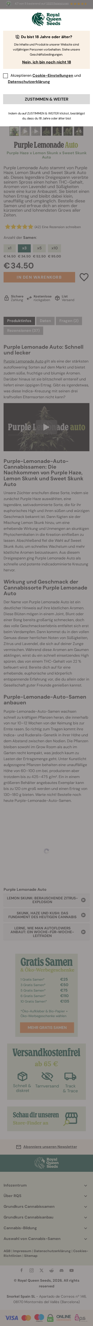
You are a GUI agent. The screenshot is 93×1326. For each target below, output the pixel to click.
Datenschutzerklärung (29, 81)
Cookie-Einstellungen (52, 75)
